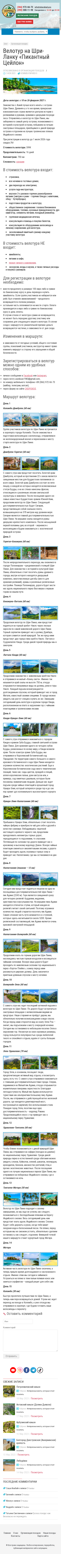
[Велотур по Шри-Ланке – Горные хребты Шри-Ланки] (49, 1002)
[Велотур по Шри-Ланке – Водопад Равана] (49, 1068)
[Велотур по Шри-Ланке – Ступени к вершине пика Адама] (30, 885)
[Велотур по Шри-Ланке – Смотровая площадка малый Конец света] (49, 672)
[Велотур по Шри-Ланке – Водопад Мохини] (30, 819)
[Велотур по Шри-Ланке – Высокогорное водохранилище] (49, 819)
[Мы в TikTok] (40, 1370)
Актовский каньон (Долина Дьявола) (33, 1404)
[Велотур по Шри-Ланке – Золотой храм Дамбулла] (12, 469)
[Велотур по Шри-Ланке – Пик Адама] (12, 885)
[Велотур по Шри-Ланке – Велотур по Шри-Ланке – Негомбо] (30, 426)
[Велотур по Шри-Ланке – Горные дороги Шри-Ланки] (49, 952)
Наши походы (49, 1533)
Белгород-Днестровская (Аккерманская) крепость (36, 1441)
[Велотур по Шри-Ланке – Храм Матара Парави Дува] (12, 1265)
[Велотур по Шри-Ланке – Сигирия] (30, 469)
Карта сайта (43, 1536)
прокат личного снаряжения (22, 262)
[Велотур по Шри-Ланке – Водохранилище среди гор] (12, 619)
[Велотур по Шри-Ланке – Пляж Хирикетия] (49, 1205)
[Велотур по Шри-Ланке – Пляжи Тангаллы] (12, 1205)
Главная (7, 1533)
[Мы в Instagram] (20, 1370)
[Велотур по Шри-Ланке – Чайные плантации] (30, 952)
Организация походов (19, 44)
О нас (15, 1533)
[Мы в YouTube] (13, 1370)
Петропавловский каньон (28, 1386)
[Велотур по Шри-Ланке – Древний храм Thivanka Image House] (49, 559)
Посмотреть (37, 1398)
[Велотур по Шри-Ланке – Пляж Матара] (49, 1265)
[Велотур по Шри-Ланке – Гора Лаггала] (30, 619)
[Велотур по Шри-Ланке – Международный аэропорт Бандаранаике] (12, 426)
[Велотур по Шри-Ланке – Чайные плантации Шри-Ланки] (12, 819)
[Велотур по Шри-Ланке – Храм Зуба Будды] (12, 736)
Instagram (41, 375)
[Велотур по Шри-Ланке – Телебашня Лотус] (49, 426)
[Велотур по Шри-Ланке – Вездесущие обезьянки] (30, 559)
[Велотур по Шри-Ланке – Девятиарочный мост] (30, 1068)
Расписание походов (27, 15)
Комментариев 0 (29, 73)
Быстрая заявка (24, 22)
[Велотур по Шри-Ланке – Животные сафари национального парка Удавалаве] (49, 1145)
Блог (6, 44)
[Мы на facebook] (26, 1370)
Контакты (15, 1536)
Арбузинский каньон (26, 1422)
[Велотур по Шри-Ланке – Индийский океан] (30, 1205)
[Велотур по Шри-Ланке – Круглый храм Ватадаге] (12, 559)
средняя (20, 161)
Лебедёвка (21, 1460)
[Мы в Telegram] (33, 1370)
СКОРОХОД (30, 388)
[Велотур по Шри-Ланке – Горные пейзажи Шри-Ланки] (30, 1002)
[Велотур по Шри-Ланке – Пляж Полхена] (30, 1265)
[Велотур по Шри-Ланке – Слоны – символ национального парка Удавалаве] (30, 1145)
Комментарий (9, 1327)
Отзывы (30, 1488)
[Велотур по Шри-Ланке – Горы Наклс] (49, 619)
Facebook (28, 375)
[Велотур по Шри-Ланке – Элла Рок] (12, 1068)
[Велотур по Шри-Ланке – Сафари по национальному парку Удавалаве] (12, 1145)
